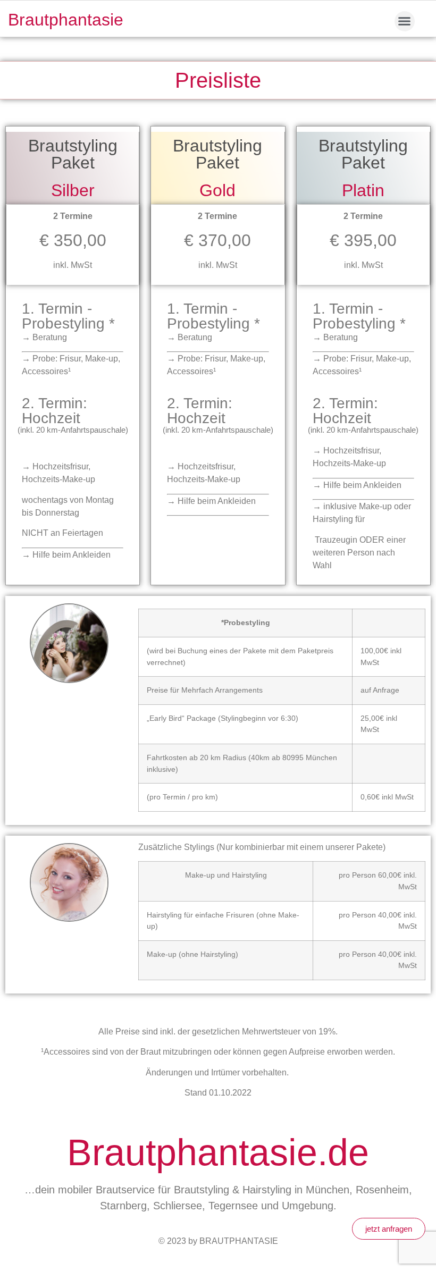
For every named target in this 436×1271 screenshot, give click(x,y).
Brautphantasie (65, 19)
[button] (405, 21)
